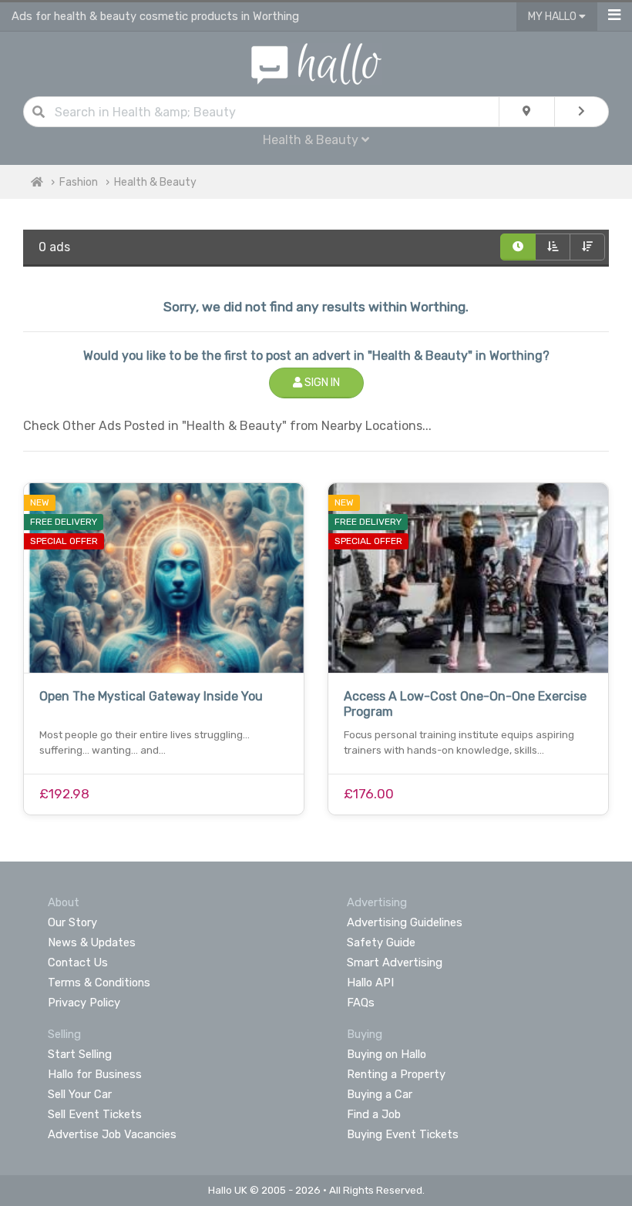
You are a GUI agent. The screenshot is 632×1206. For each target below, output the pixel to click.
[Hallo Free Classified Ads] (316, 62)
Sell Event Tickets (95, 1114)
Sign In (321, 382)
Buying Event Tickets (403, 1134)
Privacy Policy (84, 1002)
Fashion (78, 182)
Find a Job (374, 1114)
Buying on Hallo (386, 1054)
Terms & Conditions (99, 982)
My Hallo (553, 16)
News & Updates (92, 942)
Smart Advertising (394, 962)
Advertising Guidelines (404, 922)
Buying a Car (379, 1094)
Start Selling (80, 1054)
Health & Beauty (155, 182)
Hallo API (370, 982)
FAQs (361, 1002)
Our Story (72, 922)
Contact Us (78, 962)
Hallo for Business (95, 1074)
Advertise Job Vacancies (112, 1134)
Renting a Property (396, 1074)
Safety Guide (381, 942)
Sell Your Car (80, 1094)
